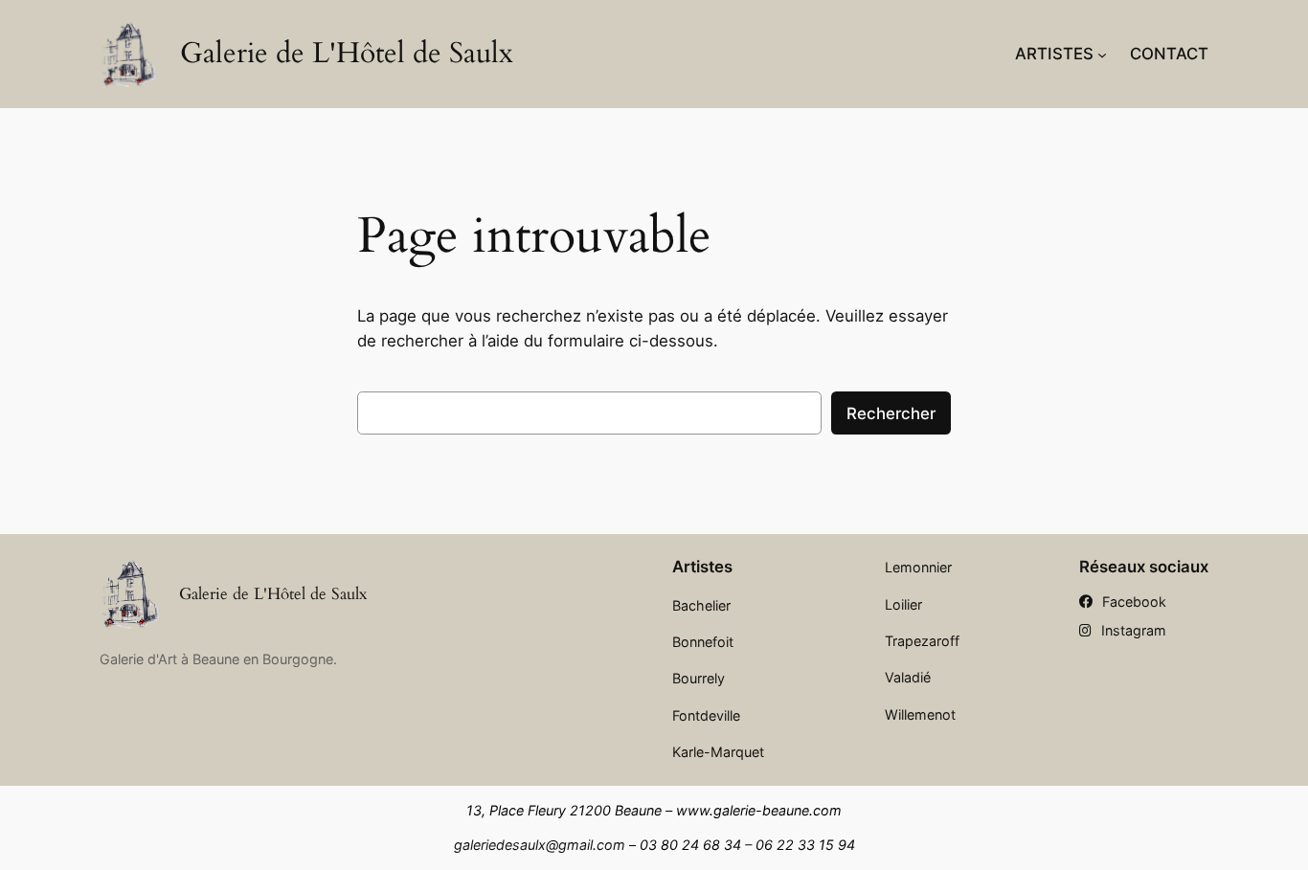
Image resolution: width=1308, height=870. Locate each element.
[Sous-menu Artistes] (1102, 53)
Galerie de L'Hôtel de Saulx (346, 53)
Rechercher (891, 413)
